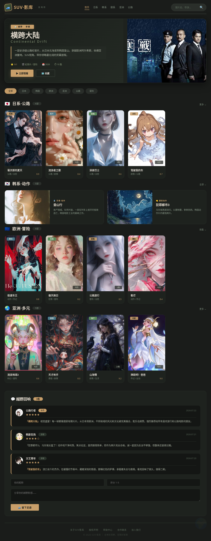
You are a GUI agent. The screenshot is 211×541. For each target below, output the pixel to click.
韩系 (104, 7)
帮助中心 (107, 529)
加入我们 (136, 529)
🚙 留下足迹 (25, 507)
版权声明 (93, 529)
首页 (87, 7)
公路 (130, 7)
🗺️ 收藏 (45, 73)
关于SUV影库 (77, 529)
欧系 (113, 7)
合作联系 (122, 529)
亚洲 (121, 7)
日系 (95, 7)
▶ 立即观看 (22, 73)
